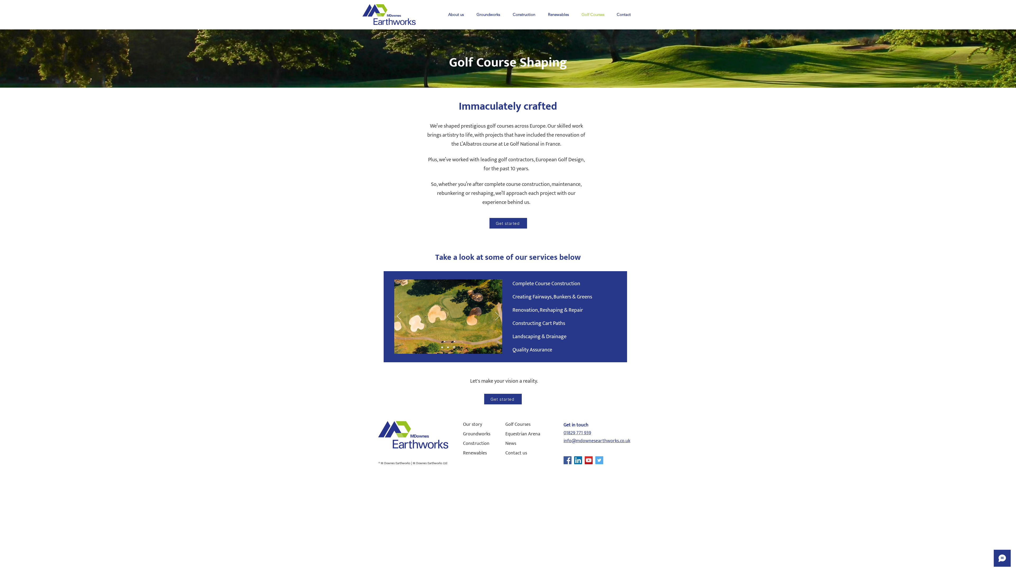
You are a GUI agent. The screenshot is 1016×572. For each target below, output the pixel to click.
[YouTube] (589, 460)
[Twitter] (599, 460)
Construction (476, 444)
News (510, 444)
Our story (472, 424)
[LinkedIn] (578, 460)
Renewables (475, 453)
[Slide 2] (449, 347)
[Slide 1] (442, 347)
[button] (456, 14)
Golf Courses (517, 424)
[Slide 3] (454, 347)
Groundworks (476, 434)
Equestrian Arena (522, 434)
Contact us (516, 453)
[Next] (497, 316)
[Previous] (399, 316)
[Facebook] (568, 460)
